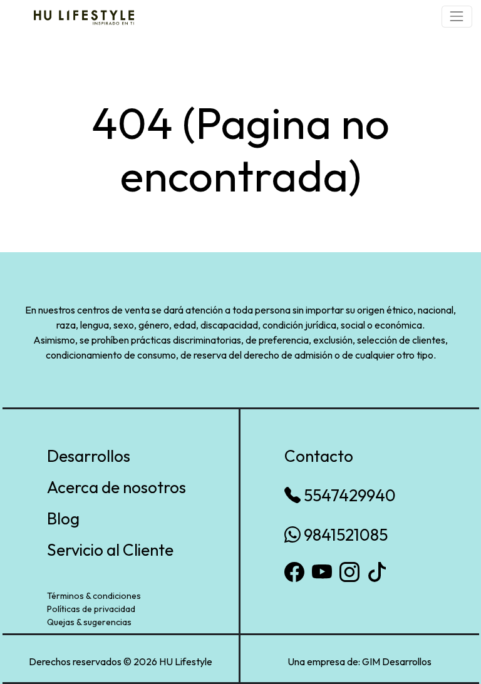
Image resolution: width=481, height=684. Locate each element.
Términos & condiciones (94, 595)
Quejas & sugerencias (89, 622)
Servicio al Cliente (110, 549)
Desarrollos (88, 456)
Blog (63, 518)
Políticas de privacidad (91, 609)
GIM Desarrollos (397, 661)
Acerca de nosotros (116, 487)
